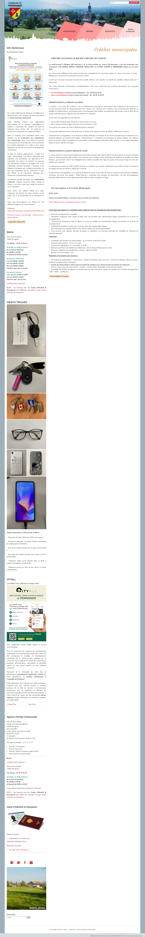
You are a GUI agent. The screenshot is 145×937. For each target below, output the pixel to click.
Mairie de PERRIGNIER (97, 935)
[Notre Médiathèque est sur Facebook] (24, 863)
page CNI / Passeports (20, 850)
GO (28, 917)
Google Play (11, 704)
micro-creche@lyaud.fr (60, 95)
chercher (134, 2)
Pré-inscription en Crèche (59, 276)
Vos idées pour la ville (58, 930)
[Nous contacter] (31, 863)
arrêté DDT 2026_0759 (16, 222)
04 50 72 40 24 (21, 243)
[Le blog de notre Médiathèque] (18, 863)
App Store (32, 704)
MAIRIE (89, 31)
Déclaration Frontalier (86, 930)
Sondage (72, 930)
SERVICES (110, 31)
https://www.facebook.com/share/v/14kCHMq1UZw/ (25, 211)
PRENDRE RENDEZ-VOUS (16, 841)
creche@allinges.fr (58, 93)
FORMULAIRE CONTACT (16, 283)
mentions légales (130, 935)
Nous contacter (130, 30)
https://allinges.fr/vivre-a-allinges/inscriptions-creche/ (67, 202)
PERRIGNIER (69, 31)
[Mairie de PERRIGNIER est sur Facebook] (12, 863)
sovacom (140, 935)
